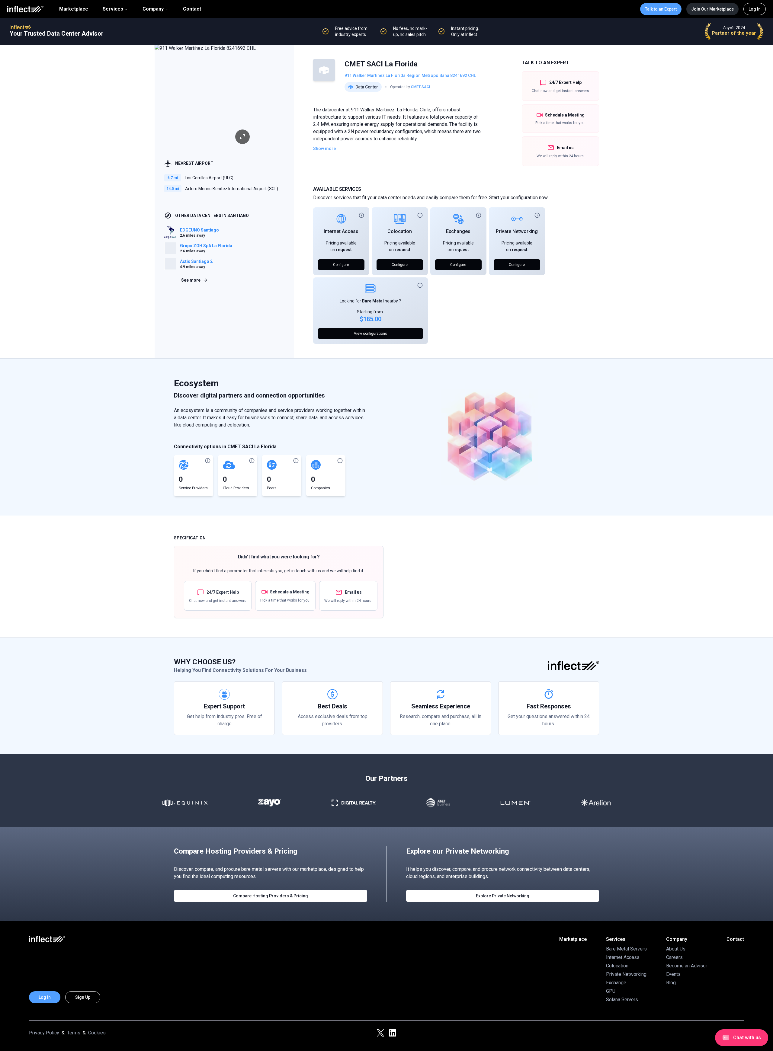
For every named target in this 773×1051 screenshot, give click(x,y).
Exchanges (458, 231)
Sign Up (82, 997)
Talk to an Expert (661, 9)
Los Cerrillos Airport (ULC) (209, 177)
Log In (755, 9)
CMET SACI (420, 87)
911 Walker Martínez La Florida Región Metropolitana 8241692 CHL (410, 75)
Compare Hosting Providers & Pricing (270, 895)
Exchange (616, 983)
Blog (671, 983)
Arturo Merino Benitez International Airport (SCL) (231, 188)
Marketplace (73, 9)
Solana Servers (622, 999)
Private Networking (517, 231)
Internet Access (341, 231)
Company (153, 9)
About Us (675, 949)
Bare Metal (373, 301)
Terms (73, 1033)
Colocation (399, 231)
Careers (674, 957)
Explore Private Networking (502, 895)
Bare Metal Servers (626, 949)
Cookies (97, 1033)
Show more (324, 148)
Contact (192, 9)
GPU (610, 991)
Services (113, 9)
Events (673, 974)
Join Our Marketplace (712, 9)
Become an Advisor (686, 966)
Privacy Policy (44, 1033)
